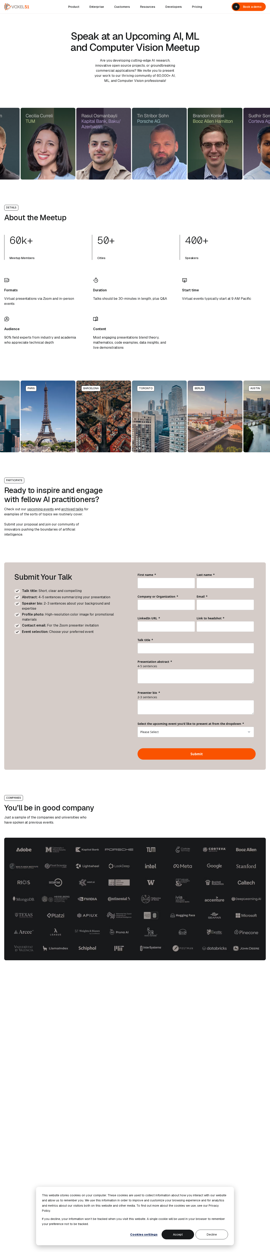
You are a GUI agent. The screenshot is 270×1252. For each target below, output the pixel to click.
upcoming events (40, 509)
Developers (173, 7)
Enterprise (96, 7)
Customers (122, 7)
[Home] (16, 6)
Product (73, 7)
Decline (212, 1234)
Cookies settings (144, 1234)
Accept (178, 1234)
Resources (147, 7)
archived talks (72, 509)
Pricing (197, 7)
